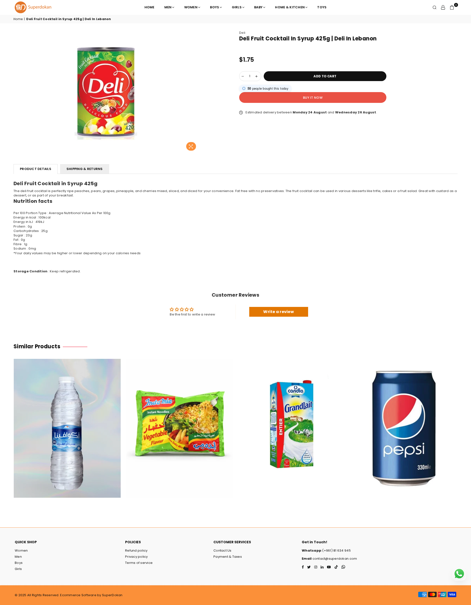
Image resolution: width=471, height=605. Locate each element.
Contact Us (222, 550)
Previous (5, 430)
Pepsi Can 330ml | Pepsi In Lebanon (404, 422)
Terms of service (139, 562)
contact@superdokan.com (334, 558)
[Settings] (443, 7)
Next (465, 430)
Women (190, 7)
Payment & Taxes (227, 556)
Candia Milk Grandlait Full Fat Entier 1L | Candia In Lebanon (292, 422)
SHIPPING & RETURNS (84, 169)
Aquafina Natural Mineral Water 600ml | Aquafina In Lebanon (67, 422)
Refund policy (136, 550)
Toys (322, 7)
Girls (237, 7)
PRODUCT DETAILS (35, 169)
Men (168, 7)
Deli (242, 32)
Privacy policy (136, 556)
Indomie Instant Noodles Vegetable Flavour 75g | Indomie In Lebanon (179, 422)
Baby (258, 7)
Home (149, 7)
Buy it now (313, 97)
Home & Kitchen (290, 7)
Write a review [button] (278, 312)
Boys (214, 7)
